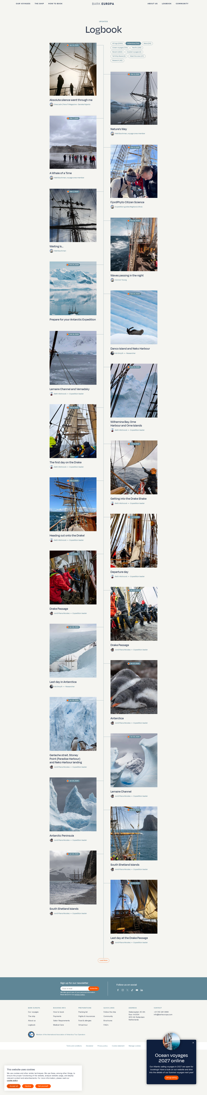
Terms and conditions (74, 1046)
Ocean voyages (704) (120, 48)
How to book (55, 3)
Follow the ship (110, 1012)
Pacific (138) (136, 48)
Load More (103, 960)
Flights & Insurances (86, 1016)
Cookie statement (118, 1046)
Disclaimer (89, 1046)
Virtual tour (83, 1025)
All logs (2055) (117, 43)
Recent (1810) (117, 52)
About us (153, 3)
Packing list (83, 1012)
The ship (39, 3)
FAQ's (106, 1025)
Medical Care (58, 1025)
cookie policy (12, 1080)
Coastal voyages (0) (134, 52)
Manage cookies (135, 1046)
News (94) (147, 43)
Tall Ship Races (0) (118, 56)
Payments (57, 1016)
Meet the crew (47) (137, 56)
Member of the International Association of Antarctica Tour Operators (60, 1034)
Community (182, 3)
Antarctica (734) (133, 43)
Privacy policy (103, 1046)
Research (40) (117, 60)
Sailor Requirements (61, 1020)
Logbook (167, 3)
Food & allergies (84, 1020)
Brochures (108, 1020)
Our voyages (23, 3)
